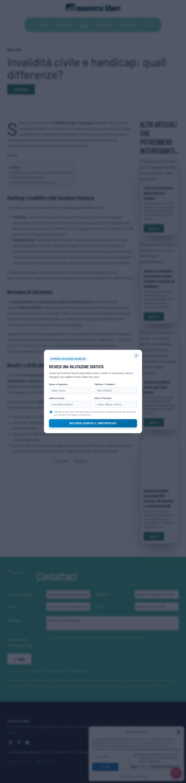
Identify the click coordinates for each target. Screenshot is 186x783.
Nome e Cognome (58, 384)
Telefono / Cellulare (105, 384)
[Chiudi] (136, 355)
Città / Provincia (102, 398)
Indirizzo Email (56, 398)
